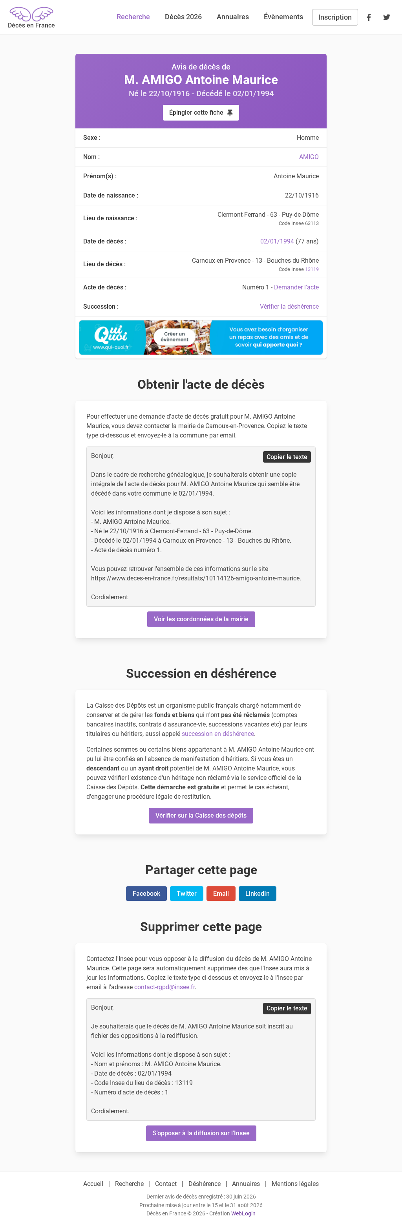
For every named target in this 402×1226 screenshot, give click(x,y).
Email (221, 893)
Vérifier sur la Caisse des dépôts (201, 815)
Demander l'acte (296, 287)
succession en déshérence (218, 733)
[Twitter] (386, 17)
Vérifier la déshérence (289, 306)
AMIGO (309, 157)
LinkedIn (257, 893)
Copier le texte (287, 457)
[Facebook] (368, 17)
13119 (312, 269)
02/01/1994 (277, 241)
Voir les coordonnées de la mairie (201, 619)
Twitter (187, 893)
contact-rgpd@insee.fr (164, 987)
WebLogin (243, 1213)
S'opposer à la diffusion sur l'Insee (201, 1133)
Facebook (146, 893)
